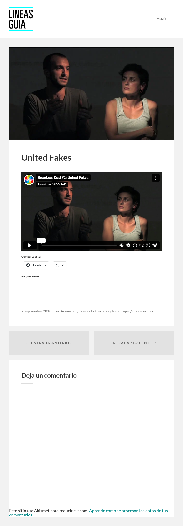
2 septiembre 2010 (36, 311)
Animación (69, 311)
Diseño (84, 311)
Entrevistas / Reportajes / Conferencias (122, 311)
